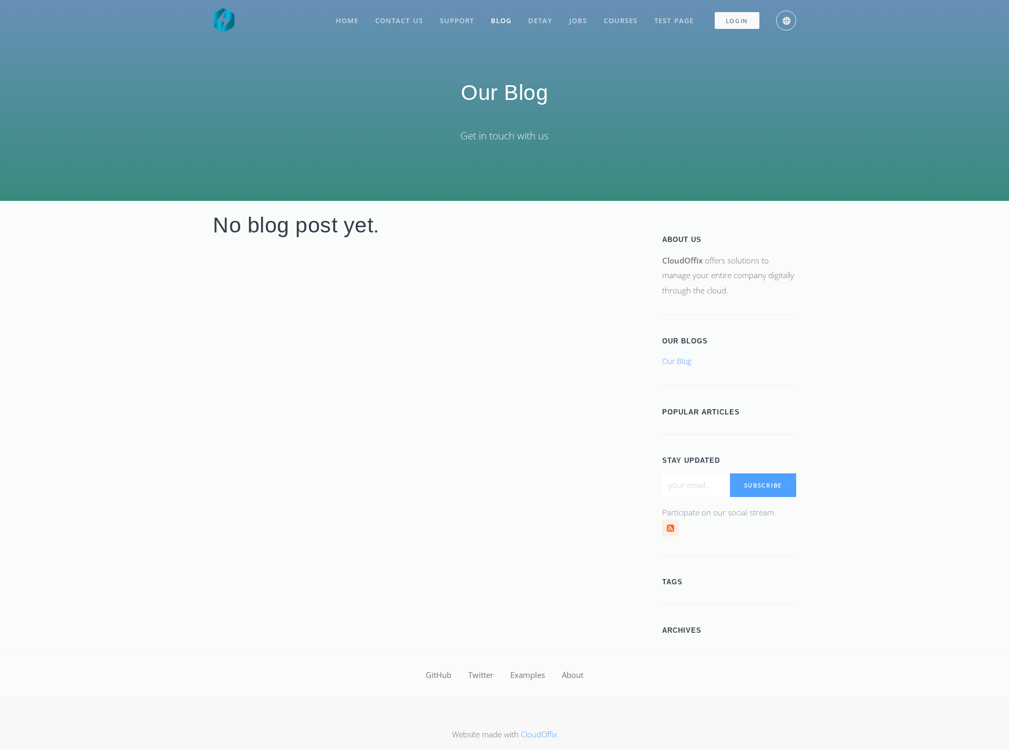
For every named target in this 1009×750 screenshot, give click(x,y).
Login (737, 21)
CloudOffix (539, 734)
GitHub (438, 675)
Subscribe (763, 485)
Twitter (480, 675)
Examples (527, 675)
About (572, 675)
